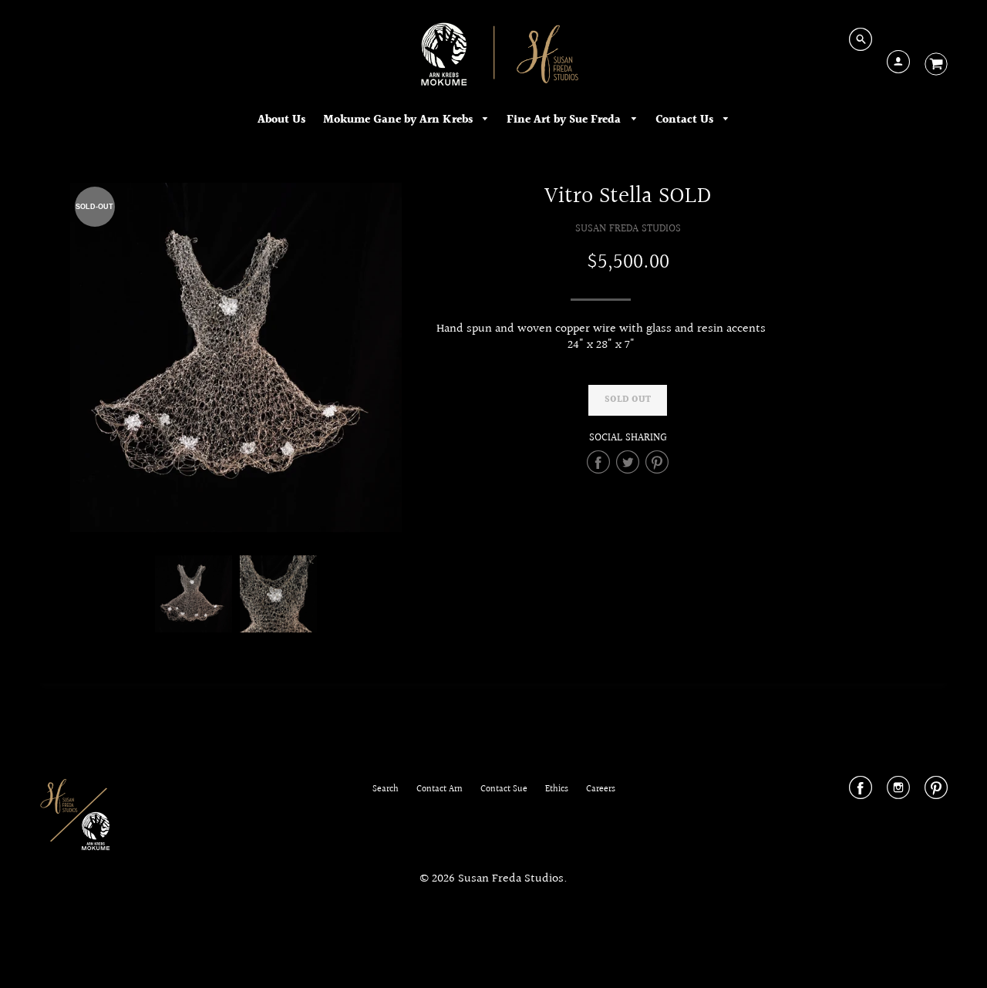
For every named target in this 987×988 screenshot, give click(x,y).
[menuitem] (281, 120)
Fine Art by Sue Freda (565, 120)
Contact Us (685, 120)
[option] (236, 357)
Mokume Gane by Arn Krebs (399, 120)
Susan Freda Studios (628, 229)
